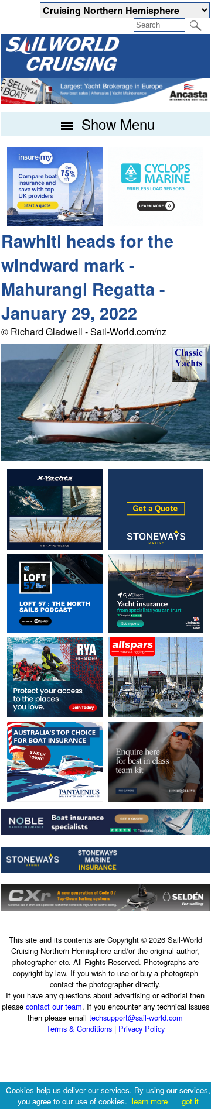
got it (190, 1101)
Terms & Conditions (79, 1028)
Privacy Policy (141, 1028)
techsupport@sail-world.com (136, 1017)
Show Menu (116, 124)
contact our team (54, 1006)
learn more (150, 1101)
